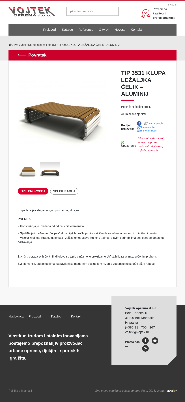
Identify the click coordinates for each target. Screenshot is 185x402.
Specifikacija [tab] (64, 191)
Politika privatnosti (20, 390)
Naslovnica (15, 316)
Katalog (67, 29)
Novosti (120, 29)
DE (174, 4)
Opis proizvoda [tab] (33, 191)
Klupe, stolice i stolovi (42, 44)
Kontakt (136, 29)
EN (169, 4)
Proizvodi (50, 29)
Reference (85, 29)
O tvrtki (104, 29)
